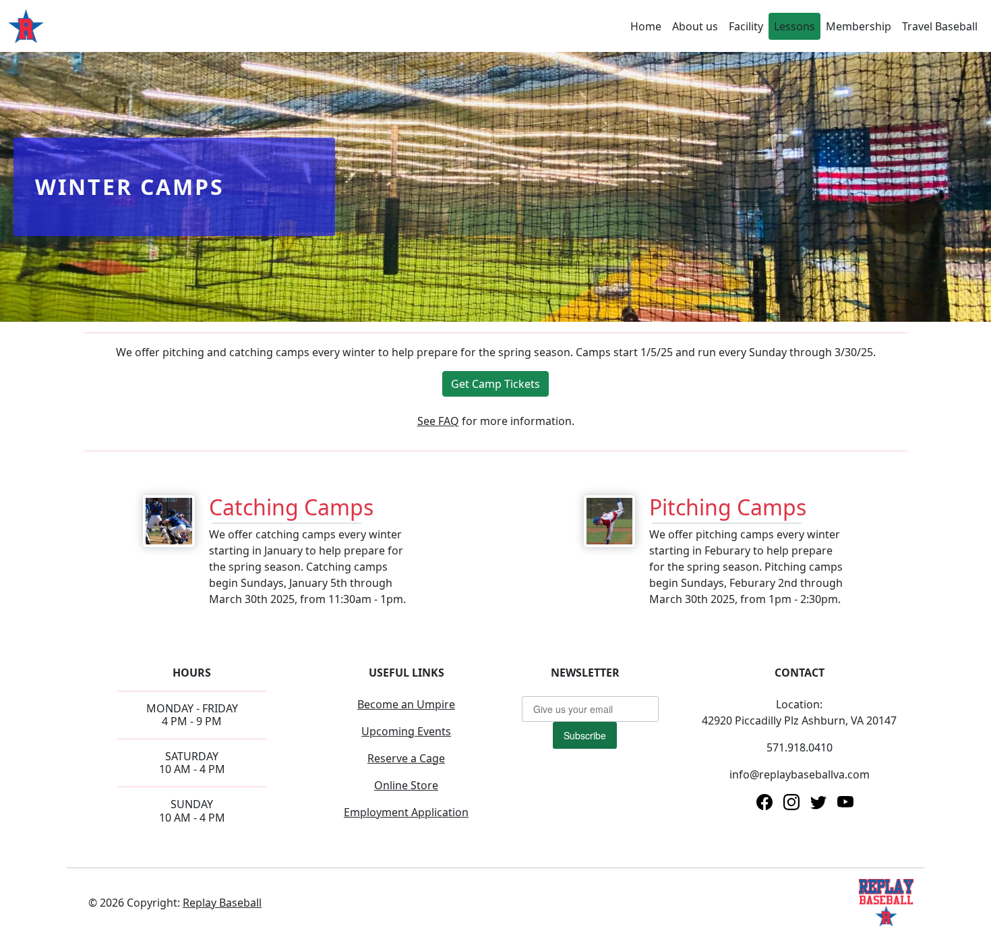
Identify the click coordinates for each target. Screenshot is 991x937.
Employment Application (406, 812)
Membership (858, 26)
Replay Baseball (222, 902)
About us (695, 26)
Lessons (794, 26)
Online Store (406, 785)
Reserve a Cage (406, 758)
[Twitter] (818, 801)
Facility (746, 26)
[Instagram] (791, 801)
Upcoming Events (406, 731)
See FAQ (438, 421)
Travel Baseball (940, 26)
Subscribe (585, 735)
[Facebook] (764, 801)
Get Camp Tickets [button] (495, 383)
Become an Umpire (406, 704)
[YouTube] (845, 801)
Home (645, 26)
